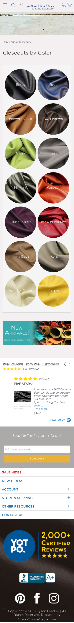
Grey (53, 153)
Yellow (53, 291)
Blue (53, 85)
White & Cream (20, 291)
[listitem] (42, 395)
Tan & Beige (20, 257)
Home (6, 42)
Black (20, 85)
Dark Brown (53, 119)
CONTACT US (12, 515)
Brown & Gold (20, 119)
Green (20, 153)
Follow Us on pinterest (20, 598)
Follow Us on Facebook (37, 598)
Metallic (20, 188)
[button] (65, 364)
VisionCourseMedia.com (37, 619)
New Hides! (12, 481)
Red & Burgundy (53, 222)
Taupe (53, 257)
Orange (53, 188)
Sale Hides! (12, 472)
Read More (41, 409)
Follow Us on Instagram (54, 598)
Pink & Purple (20, 222)
